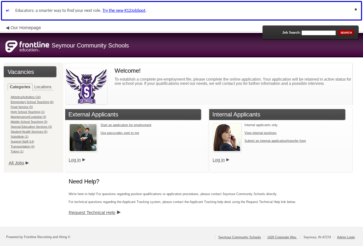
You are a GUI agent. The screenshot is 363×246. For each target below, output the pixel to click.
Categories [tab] (20, 87)
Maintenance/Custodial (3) (28, 117)
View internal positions (260, 133)
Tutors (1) (17, 151)
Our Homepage (26, 27)
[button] (356, 11)
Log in (75, 160)
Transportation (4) (23, 146)
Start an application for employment (126, 125)
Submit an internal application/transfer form (275, 141)
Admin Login (346, 237)
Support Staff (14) (22, 141)
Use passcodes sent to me (120, 133)
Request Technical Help (92, 212)
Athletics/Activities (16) (26, 97)
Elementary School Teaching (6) (32, 102)
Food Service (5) (22, 107)
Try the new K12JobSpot (123, 10)
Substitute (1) (19, 136)
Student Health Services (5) (29, 132)
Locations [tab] (42, 87)
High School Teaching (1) (28, 112)
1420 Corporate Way (282, 237)
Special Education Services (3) (31, 127)
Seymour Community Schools (239, 237)
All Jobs (16, 162)
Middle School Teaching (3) (29, 122)
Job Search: (291, 32)
